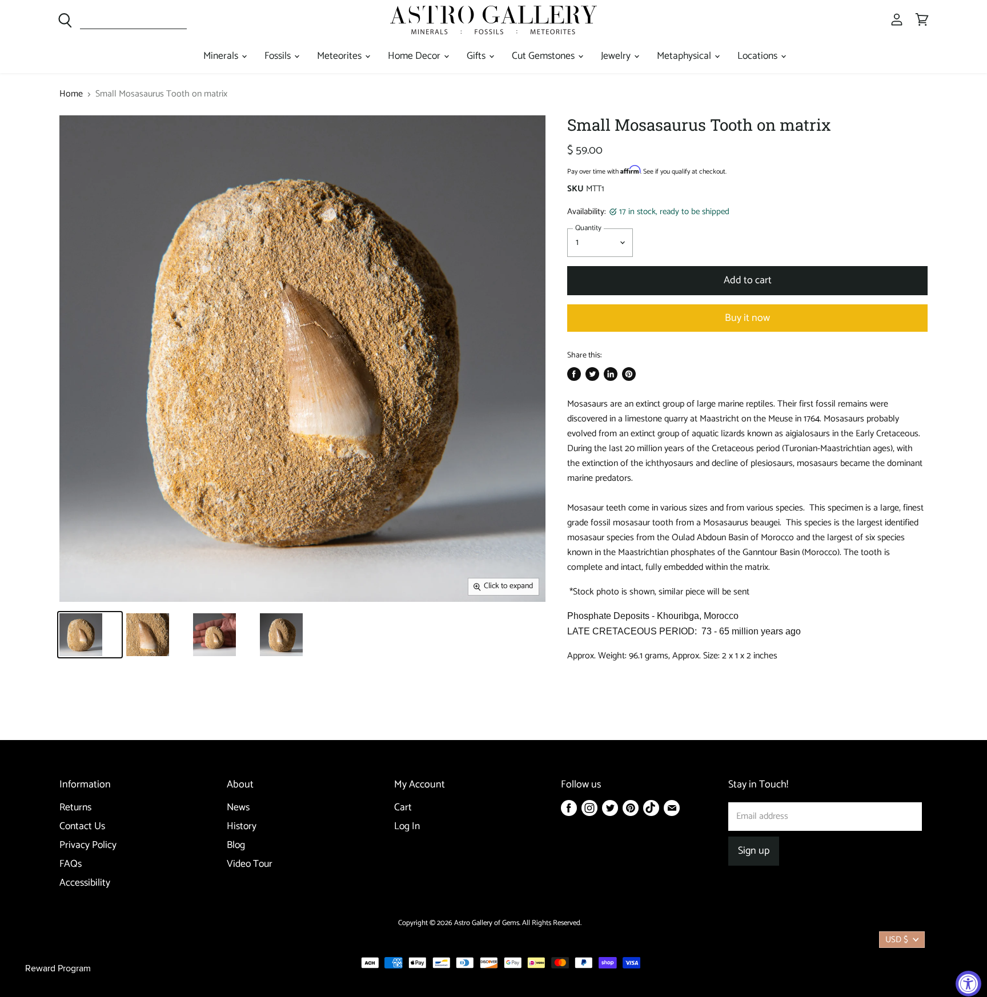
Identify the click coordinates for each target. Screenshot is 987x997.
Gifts (477, 56)
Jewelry (617, 56)
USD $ (896, 939)
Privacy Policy (88, 845)
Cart (403, 807)
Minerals (221, 56)
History (241, 826)
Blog (236, 845)
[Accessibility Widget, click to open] (968, 983)
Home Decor (415, 56)
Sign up (753, 850)
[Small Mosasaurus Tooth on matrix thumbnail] (90, 634)
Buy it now (747, 318)
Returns (75, 807)
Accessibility (84, 883)
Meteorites (340, 56)
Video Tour (249, 864)
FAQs (70, 864)
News (238, 807)
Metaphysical (685, 56)
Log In (407, 826)
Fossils (278, 56)
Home (71, 94)
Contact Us (82, 826)
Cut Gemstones (544, 56)
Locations (758, 56)
